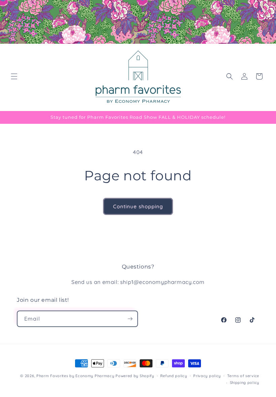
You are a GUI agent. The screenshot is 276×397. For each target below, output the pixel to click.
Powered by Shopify (134, 375)
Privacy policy (207, 375)
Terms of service (243, 375)
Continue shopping (138, 206)
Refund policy (173, 375)
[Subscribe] (130, 319)
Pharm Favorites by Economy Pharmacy (75, 375)
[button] (14, 76)
